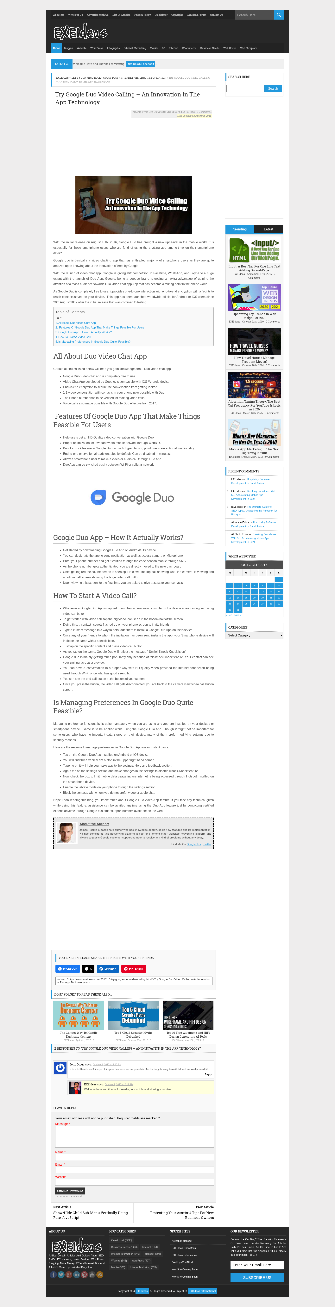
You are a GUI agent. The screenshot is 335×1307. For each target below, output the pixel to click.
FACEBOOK (70, 968)
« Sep (228, 615)
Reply (208, 1074)
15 (279, 591)
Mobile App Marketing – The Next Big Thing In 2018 (254, 451)
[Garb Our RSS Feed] (100, 1279)
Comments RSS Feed (69, 1196)
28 (271, 604)
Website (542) (119, 1260)
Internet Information (150, 77)
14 (271, 591)
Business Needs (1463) (124, 1247)
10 (238, 591)
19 (254, 598)
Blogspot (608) (152, 1253)
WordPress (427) (141, 1260)
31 (238, 610)
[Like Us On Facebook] (53, 1279)
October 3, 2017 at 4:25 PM (107, 1064)
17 (238, 598)
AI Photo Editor (240, 534)
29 (279, 604)
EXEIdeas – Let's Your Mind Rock (78, 77)
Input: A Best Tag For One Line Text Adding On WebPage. (254, 268)
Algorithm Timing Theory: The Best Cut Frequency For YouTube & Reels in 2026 (254, 405)
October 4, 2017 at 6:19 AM (119, 1084)
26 (254, 604)
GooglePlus (194, 844)
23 (230, 604)
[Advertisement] (133, 145)
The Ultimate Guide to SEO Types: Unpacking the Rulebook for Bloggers (254, 510)
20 (262, 598)
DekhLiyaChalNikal (182, 1262)
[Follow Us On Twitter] (61, 1279)
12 (254, 591)
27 (262, 604)
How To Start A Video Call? (75, 337)
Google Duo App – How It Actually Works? (85, 332)
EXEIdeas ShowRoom (184, 1248)
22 (279, 598)
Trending (240, 229)
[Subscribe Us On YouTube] (92, 1279)
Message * (62, 1124)
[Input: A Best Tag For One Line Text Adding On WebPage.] (254, 262)
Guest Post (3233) (121, 1240)
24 (238, 604)
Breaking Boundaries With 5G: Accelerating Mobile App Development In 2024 (253, 495)
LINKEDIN (110, 968)
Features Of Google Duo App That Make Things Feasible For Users (101, 327)
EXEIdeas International (185, 1255)
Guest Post (110, 77)
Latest (268, 229)
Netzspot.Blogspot (182, 1240)
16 (230, 598)
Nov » (237, 615)
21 (271, 598)
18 (246, 598)
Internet (127, 77)
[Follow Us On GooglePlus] (69, 1279)
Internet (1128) (150, 1247)
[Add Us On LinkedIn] (76, 1279)
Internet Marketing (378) (143, 1267)
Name (60, 1152)
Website (60, 1177)
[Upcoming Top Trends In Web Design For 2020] (254, 310)
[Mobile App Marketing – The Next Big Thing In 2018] (254, 445)
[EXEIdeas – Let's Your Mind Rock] (80, 39)
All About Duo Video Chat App (77, 322)
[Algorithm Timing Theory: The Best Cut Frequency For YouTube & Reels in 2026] (254, 397)
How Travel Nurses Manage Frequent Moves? (254, 360)
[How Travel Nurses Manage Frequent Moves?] (254, 353)
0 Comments (273, 321)
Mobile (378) (118, 1267)
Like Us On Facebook (140, 64)
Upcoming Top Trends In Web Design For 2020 (254, 316)
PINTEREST (136, 968)
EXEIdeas (69, 1040)
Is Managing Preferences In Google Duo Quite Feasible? (94, 341)
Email (60, 1164)
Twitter (207, 844)
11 (246, 591)
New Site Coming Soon (185, 1269)
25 (246, 604)
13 (262, 591)
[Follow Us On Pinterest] (84, 1279)
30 (230, 610)
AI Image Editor (240, 522)
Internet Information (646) (125, 1253)
